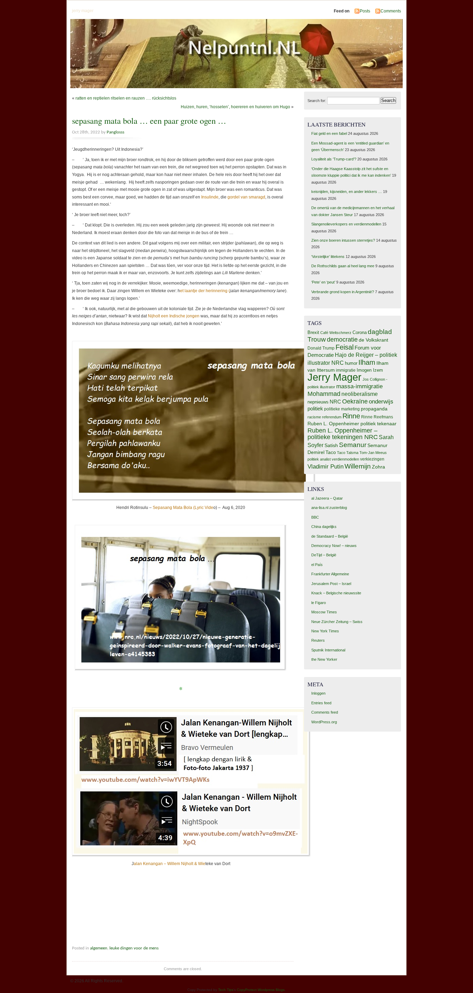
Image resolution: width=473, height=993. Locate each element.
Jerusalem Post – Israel (331, 584)
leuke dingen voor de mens (134, 948)
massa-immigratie (359, 386)
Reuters (318, 640)
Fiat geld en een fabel (329, 133)
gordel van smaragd (246, 197)
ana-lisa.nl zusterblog (329, 507)
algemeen (98, 948)
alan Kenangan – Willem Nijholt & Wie (169, 863)
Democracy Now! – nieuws (334, 546)
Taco (330, 452)
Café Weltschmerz (335, 333)
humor (351, 363)
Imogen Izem (370, 370)
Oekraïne (355, 401)
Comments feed (324, 712)
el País (317, 565)
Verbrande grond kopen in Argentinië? (342, 292)
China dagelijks (324, 527)
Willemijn (358, 466)
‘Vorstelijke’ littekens (328, 256)
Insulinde (209, 197)
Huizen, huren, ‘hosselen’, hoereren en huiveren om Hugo (235, 106)
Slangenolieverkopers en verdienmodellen (346, 224)
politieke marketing (342, 409)
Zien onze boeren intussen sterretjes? (343, 240)
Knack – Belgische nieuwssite (336, 593)
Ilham (366, 362)
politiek (315, 408)
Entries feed (321, 703)
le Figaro (318, 603)
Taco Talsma (347, 453)
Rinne (351, 416)
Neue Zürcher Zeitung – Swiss (337, 622)
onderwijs (381, 401)
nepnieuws (318, 402)
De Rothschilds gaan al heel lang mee (342, 266)
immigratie (346, 370)
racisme (314, 417)
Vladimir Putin (325, 466)
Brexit (313, 332)
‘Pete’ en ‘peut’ (323, 282)
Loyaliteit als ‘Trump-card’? (333, 159)
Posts (365, 11)
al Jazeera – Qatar (327, 498)
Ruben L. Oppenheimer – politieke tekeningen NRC (342, 433)
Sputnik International (328, 650)
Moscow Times (324, 612)
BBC (315, 517)
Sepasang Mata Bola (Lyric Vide (183, 507)
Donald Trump (320, 348)
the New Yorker (324, 659)
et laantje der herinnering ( (205, 290)
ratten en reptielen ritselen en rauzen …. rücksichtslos (125, 98)
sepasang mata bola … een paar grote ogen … (149, 120)
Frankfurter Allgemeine (330, 574)
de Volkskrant (373, 340)
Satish (331, 445)
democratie (342, 339)
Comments (391, 11)
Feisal (345, 347)
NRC (335, 402)
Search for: (316, 101)
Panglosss (115, 132)
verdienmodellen (345, 459)
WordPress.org (324, 722)
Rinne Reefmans (377, 417)
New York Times (325, 631)
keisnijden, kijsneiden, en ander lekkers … (346, 191)
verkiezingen (372, 459)
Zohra (378, 467)
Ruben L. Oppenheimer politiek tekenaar (351, 423)
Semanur (352, 444)
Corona (359, 332)
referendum (331, 417)
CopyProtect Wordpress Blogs (261, 990)
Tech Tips (225, 990)
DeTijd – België (323, 555)
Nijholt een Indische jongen (173, 316)
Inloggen (318, 693)
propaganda (374, 408)
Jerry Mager (334, 377)
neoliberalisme (359, 394)
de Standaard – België (329, 536)
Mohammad (323, 393)
